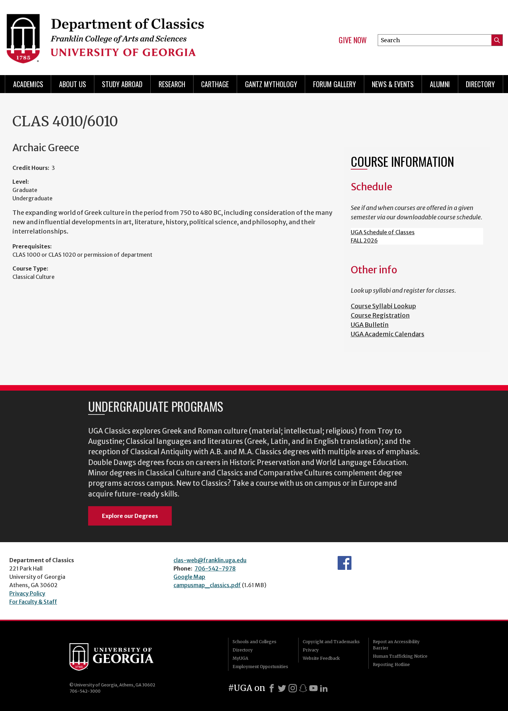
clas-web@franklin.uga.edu (209, 560)
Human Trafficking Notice (400, 656)
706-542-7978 (215, 568)
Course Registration (380, 315)
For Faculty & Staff (33, 601)
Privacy (311, 650)
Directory (480, 84)
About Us (72, 84)
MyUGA (240, 658)
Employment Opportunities (260, 666)
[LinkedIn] (324, 688)
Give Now (353, 40)
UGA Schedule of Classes (383, 232)
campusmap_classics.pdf (207, 585)
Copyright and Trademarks (331, 641)
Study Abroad (122, 84)
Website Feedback (321, 658)
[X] (282, 688)
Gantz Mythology (271, 84)
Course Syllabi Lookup (383, 306)
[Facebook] (271, 688)
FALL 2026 (364, 240)
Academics (28, 84)
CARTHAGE (215, 84)
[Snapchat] (303, 688)
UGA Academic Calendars (387, 334)
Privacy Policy (27, 593)
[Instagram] (293, 688)
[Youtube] (313, 688)
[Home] (126, 34)
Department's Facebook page (344, 563)
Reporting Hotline (391, 664)
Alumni (440, 84)
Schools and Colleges (254, 641)
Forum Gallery (334, 84)
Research (172, 84)
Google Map (189, 576)
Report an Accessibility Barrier (396, 644)
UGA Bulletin (370, 325)
